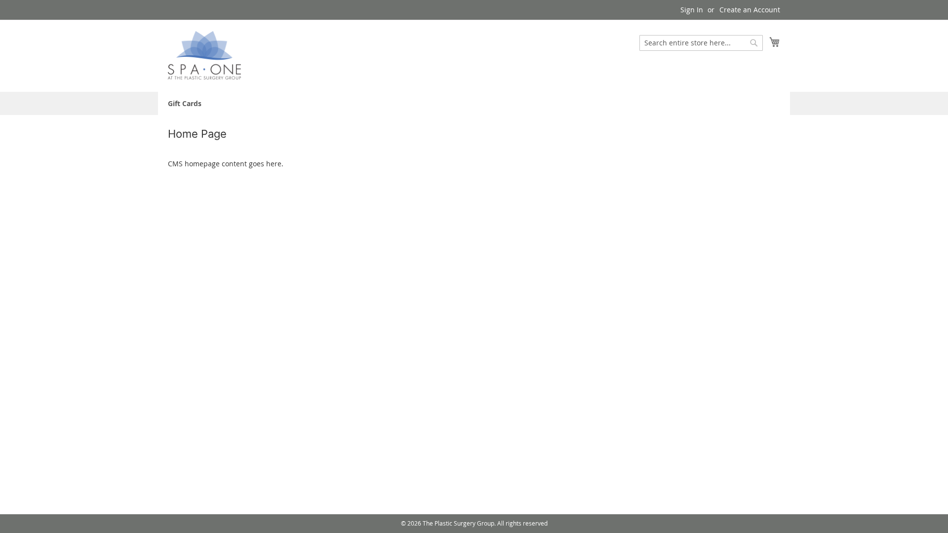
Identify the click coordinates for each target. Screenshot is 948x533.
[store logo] (204, 55)
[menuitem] (184, 103)
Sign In (691, 9)
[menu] (474, 103)
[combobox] (701, 43)
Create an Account (749, 9)
